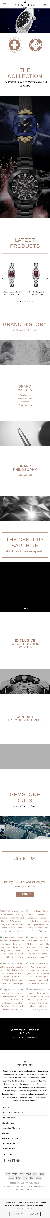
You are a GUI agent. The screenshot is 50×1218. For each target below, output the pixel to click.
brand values (25, 413)
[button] (4, 4)
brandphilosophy (25, 492)
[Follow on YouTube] (18, 1158)
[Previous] (3, 303)
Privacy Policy (33, 1181)
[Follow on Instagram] (9, 1158)
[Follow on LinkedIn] (13, 1158)
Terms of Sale (17, 1181)
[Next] (47, 303)
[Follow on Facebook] (4, 1158)
